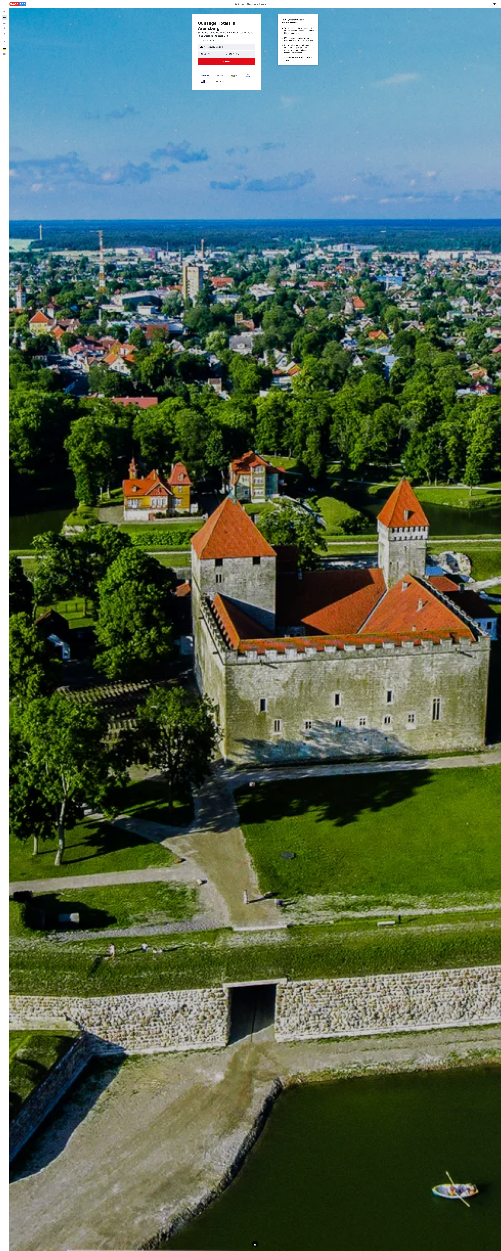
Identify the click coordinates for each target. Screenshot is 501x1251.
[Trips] (4, 41)
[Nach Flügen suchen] (4, 12)
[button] (4, 4)
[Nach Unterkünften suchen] (4, 17)
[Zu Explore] (4, 34)
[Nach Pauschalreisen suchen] (4, 28)
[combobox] (208, 40)
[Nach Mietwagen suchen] (4, 23)
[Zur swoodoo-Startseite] (17, 4)
